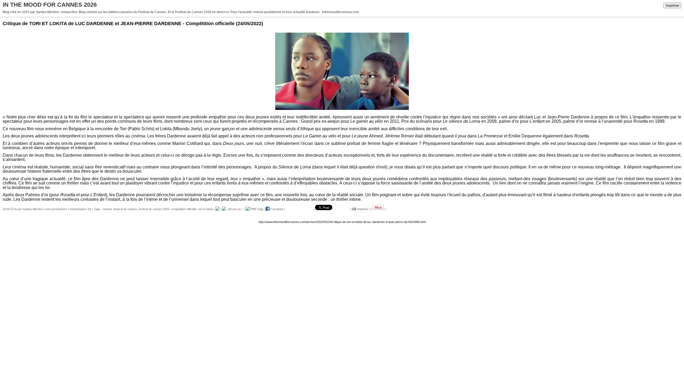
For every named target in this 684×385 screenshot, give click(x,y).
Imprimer (672, 5)
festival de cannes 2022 (154, 209)
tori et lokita (205, 209)
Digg (259, 209)
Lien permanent (55, 209)
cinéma (107, 209)
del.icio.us (233, 209)
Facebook (276, 209)
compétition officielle (184, 209)
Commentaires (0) (79, 209)
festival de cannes (125, 209)
